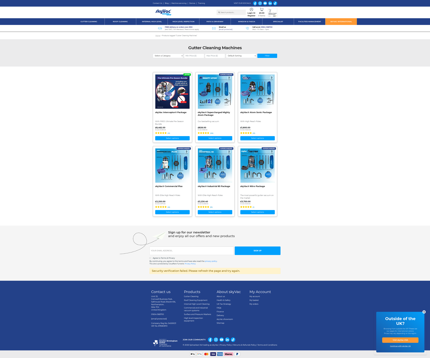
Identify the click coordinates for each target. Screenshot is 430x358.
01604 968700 (266, 27)
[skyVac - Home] (163, 12)
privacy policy (211, 261)
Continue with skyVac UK (400, 346)
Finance (220, 312)
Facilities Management (309, 21)
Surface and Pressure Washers (197, 314)
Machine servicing (178, 3)
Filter (267, 56)
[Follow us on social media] (210, 339)
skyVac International (341, 21)
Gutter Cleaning (89, 21)
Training (201, 3)
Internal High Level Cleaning (197, 304)
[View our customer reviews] (272, 12)
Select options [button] (172, 138)
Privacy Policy (190, 264)
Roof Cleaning (120, 21)
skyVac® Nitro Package (252, 186)
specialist (278, 21)
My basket (254, 300)
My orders (253, 304)
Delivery (220, 315)
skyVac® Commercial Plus (169, 186)
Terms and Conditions (267, 345)
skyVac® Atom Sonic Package (256, 112)
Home (157, 36)
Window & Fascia (246, 21)
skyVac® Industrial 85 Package (214, 186)
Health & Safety (223, 300)
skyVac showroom (225, 319)
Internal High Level (152, 21)
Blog (167, 3)
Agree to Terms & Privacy (164, 258)
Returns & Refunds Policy (244, 345)
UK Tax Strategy (224, 304)
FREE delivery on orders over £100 (178, 27)
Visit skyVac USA (400, 340)
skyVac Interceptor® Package (170, 112)
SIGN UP (257, 251)
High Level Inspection (183, 21)
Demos (192, 3)
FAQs (219, 308)
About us (221, 296)
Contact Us (157, 3)
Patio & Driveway (214, 21)
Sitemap (220, 323)
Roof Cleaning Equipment (195, 300)
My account (254, 296)
